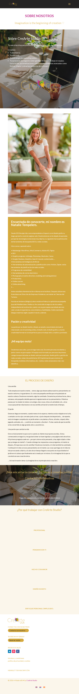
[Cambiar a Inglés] (36, 687)
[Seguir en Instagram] (13, 651)
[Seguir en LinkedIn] (9, 651)
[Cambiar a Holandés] (40, 687)
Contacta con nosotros (17, 630)
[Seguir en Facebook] (17, 651)
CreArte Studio (31, 680)
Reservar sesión (14, 640)
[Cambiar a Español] (44, 687)
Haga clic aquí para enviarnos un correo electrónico (39, 498)
